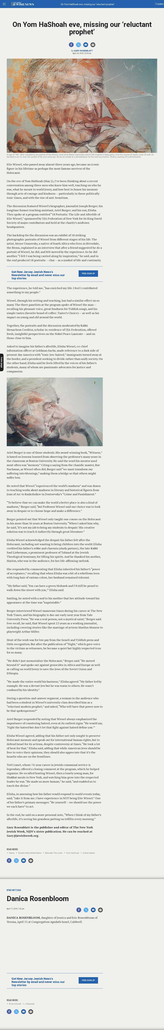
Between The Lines (53, 853)
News (11, 853)
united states (89, 853)
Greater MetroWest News (29, 853)
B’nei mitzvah (15, 1004)
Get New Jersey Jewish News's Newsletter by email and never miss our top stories (38, 275)
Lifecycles (29, 1004)
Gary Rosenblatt (83, 51)
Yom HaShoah (72, 853)
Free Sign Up (88, 273)
